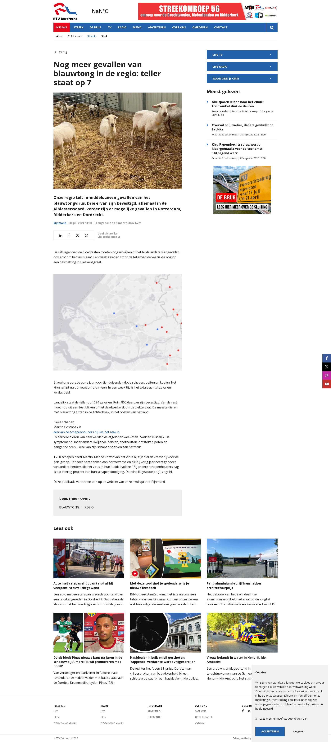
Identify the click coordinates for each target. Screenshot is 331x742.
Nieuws (61, 27)
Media (137, 27)
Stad (104, 36)
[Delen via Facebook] (69, 235)
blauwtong (69, 507)
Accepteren (270, 731)
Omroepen (200, 27)
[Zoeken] (272, 27)
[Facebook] (243, 711)
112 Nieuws (75, 36)
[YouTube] (326, 384)
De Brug (95, 27)
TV (109, 27)
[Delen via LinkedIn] (61, 235)
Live (55, 711)
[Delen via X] (77, 235)
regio (89, 507)
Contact (221, 27)
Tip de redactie (203, 717)
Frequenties (155, 717)
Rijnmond (59, 223)
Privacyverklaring (242, 738)
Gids (56, 717)
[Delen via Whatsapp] (86, 235)
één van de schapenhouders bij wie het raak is (86, 432)
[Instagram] (326, 375)
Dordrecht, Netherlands (110, 11)
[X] (249, 711)
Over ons (179, 27)
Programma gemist (64, 722)
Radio (122, 27)
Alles (59, 36)
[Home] (69, 11)
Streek (78, 27)
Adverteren (157, 27)
